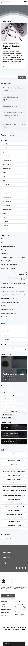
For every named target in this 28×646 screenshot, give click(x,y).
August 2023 (6, 172)
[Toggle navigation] (25, 2)
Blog (2, 242)
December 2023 (7, 160)
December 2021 (7, 197)
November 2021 (7, 201)
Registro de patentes (7, 309)
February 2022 (6, 189)
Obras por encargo (7, 398)
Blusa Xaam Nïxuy (6, 389)
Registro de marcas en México (10, 302)
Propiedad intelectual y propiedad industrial (14, 295)
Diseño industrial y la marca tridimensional (13, 257)
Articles (3, 239)
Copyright (4, 250)
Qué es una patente (7, 414)
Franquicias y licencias (7, 261)
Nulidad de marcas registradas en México (12, 395)
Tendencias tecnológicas (8, 313)
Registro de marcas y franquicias (10, 306)
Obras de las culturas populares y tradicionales (17, 273)
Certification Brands (10, 106)
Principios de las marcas (8, 401)
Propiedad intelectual (7, 287)
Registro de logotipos (7, 298)
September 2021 (7, 209)
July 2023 (5, 176)
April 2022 (5, 180)
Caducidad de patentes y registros (13, 47)
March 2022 (6, 184)
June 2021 (5, 221)
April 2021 (5, 226)
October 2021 (6, 205)
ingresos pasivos (4, 631)
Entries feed (6, 331)
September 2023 (7, 168)
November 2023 (7, 164)
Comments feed (7, 335)
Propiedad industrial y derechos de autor (13, 283)
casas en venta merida (6, 636)
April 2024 (5, 152)
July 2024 (5, 143)
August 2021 (6, 213)
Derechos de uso (6, 253)
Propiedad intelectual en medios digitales (13, 291)
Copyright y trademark (8, 392)
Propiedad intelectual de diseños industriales (13, 410)
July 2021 (5, 217)
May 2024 (5, 148)
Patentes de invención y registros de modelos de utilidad (16, 279)
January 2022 (6, 193)
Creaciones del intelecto (8, 246)
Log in (4, 327)
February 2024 (6, 156)
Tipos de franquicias (7, 417)
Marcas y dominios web (8, 268)
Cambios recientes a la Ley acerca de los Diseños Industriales (12, 115)
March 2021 (6, 230)
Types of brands (6, 317)
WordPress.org (6, 339)
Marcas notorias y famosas (9, 264)
